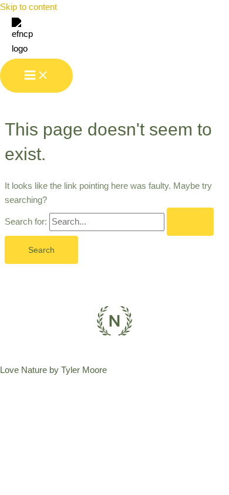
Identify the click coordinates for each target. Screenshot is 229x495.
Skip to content (28, 7)
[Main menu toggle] (36, 76)
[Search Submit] (190, 222)
